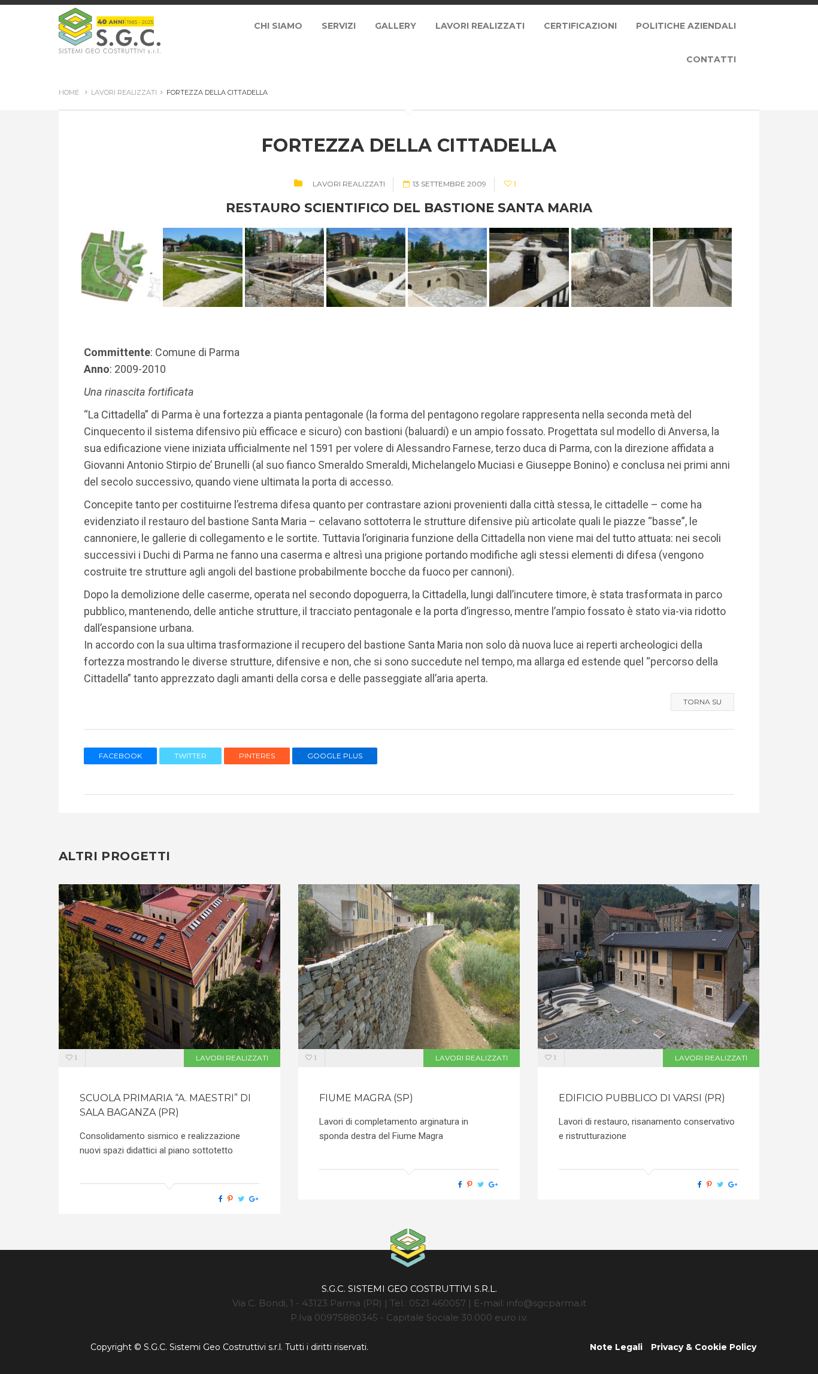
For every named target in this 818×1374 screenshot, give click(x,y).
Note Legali (616, 1347)
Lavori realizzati (349, 183)
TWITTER (190, 755)
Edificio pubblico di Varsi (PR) (642, 1098)
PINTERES (257, 755)
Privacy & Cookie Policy (703, 1347)
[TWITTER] (241, 1199)
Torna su (702, 701)
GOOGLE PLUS (334, 755)
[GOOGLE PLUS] (253, 1199)
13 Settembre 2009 (449, 183)
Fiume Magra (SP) (366, 1098)
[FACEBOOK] (221, 1199)
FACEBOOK (120, 755)
